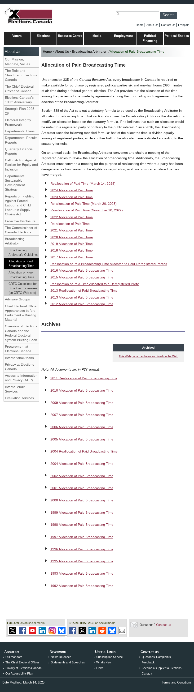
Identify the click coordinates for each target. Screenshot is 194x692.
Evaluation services (19, 398)
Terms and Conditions (177, 682)
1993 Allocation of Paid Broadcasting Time (81, 573)
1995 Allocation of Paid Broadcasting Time (81, 561)
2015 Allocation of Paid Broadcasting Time (81, 277)
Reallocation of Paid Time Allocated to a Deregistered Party (94, 284)
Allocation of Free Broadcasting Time (21, 275)
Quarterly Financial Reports (19, 151)
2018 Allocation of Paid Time (71, 250)
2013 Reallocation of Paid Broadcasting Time (84, 290)
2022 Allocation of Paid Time (71, 217)
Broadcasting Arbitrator (15, 241)
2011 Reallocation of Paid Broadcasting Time (83, 378)
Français (183, 25)
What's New (103, 662)
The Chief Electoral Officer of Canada (19, 89)
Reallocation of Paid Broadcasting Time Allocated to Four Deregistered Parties (108, 264)
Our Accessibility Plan (19, 673)
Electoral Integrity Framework (18, 122)
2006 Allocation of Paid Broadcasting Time (81, 427)
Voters (17, 36)
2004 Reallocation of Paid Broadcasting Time (84, 451)
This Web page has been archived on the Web (148, 356)
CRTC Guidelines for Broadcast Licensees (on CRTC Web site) (23, 288)
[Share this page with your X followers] (82, 633)
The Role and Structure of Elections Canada (21, 75)
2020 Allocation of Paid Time (71, 237)
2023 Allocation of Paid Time (71, 197)
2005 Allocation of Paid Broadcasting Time (81, 439)
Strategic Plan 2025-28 (20, 111)
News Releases (61, 657)
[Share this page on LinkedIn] (92, 633)
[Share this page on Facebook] (72, 633)
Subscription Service (109, 657)
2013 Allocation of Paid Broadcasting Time (81, 297)
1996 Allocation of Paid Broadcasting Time (81, 549)
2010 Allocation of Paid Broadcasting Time (81, 390)
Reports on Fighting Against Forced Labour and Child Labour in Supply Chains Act (20, 205)
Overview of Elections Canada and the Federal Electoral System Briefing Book (21, 333)
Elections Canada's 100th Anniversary (19, 100)
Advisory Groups (17, 299)
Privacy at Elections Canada (19, 367)
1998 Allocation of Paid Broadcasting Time (81, 524)
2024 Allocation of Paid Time (71, 190)
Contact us (163, 625)
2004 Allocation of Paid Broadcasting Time (81, 464)
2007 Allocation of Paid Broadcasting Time (81, 415)
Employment (123, 36)
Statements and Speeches (68, 662)
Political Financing (150, 38)
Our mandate (13, 657)
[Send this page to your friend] (122, 633)
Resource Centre (70, 36)
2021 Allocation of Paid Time (71, 230)
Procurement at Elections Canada (18, 349)
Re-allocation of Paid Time (70, 224)
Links (99, 668)
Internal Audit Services (15, 389)
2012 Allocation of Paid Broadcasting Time (81, 304)
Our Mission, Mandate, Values (17, 61)
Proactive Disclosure (20, 221)
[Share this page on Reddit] (102, 633)
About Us (152, 25)
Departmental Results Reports (21, 140)
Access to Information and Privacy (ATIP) (21, 378)
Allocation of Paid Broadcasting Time (21, 264)
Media (97, 36)
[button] (168, 15)
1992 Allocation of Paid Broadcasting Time (81, 586)
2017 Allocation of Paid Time (71, 257)
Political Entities (177, 36)
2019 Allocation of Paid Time (71, 244)
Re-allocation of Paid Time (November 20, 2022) (86, 210)
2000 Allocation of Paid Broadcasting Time (81, 500)
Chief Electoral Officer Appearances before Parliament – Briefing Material (21, 313)
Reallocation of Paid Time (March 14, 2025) (82, 183)
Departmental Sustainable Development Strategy (15, 183)
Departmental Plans (20, 131)
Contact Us (168, 25)
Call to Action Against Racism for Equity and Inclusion (21, 164)
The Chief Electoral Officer (22, 662)
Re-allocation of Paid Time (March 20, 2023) (83, 203)
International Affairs (19, 358)
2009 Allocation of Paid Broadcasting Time (81, 403)
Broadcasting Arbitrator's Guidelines (24, 252)
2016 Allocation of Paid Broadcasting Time (81, 270)
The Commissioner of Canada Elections (21, 230)
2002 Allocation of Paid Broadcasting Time (81, 476)
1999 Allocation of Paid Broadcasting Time (81, 512)
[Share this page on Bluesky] (112, 633)
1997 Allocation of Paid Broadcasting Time (81, 537)
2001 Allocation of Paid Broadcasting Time (81, 488)
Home (140, 25)
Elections (43, 36)
